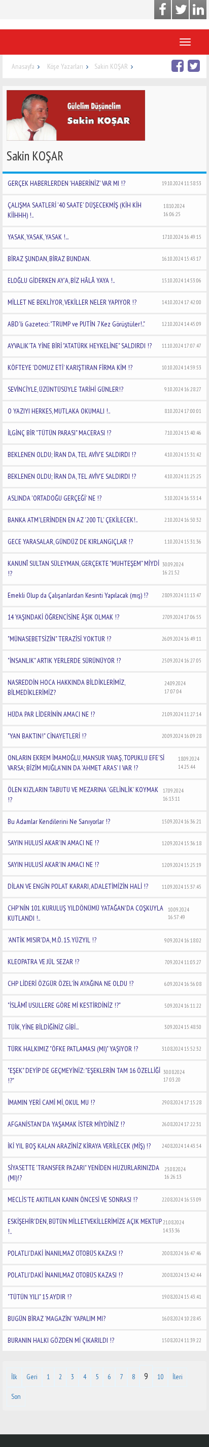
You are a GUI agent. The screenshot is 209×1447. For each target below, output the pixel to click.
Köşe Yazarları (65, 66)
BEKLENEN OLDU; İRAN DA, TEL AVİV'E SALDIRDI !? (104, 454)
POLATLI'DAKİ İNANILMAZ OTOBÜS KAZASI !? (104, 1253)
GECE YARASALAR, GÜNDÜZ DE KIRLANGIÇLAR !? (104, 541)
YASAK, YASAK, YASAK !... (104, 236)
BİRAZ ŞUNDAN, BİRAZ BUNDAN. (104, 258)
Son (16, 1396)
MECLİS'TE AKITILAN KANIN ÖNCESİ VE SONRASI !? (104, 1199)
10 (160, 1376)
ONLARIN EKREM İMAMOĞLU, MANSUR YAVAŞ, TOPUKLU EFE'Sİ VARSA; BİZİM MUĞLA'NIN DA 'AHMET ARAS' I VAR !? (103, 762)
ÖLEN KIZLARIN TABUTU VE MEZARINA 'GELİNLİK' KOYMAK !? (96, 794)
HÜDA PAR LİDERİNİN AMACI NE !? (104, 714)
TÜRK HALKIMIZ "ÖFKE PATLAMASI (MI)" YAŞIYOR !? (104, 1048)
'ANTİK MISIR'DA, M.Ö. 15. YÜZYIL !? (104, 939)
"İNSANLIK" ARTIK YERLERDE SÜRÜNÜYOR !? (104, 660)
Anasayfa (23, 66)
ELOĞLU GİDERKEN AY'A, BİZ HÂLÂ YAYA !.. (104, 280)
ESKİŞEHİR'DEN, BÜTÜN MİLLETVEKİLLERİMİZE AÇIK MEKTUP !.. (96, 1226)
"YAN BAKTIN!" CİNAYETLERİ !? (104, 735)
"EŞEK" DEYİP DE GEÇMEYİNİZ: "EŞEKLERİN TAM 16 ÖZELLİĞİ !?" (96, 1075)
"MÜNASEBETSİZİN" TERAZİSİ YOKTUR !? (104, 638)
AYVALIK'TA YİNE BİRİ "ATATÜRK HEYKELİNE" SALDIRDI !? (104, 345)
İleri (177, 1376)
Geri (32, 1376)
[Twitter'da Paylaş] (195, 65)
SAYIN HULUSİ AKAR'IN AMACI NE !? (104, 842)
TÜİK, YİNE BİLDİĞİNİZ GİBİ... (104, 1026)
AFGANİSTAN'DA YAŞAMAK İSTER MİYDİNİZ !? (104, 1124)
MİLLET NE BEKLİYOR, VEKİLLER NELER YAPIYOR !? (104, 302)
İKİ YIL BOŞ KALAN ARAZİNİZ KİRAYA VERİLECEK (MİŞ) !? (104, 1145)
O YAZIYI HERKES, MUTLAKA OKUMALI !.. (104, 411)
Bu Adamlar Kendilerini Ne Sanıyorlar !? (104, 821)
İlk (14, 1376)
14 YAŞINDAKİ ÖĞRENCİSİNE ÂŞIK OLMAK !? (104, 617)
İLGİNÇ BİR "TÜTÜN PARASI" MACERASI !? (104, 432)
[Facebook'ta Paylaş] (178, 65)
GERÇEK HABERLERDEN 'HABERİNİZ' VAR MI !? (104, 183)
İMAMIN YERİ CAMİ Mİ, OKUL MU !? (104, 1102)
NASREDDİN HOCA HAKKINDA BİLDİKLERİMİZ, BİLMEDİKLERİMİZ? (97, 687)
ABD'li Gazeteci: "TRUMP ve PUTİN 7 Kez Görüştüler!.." (104, 323)
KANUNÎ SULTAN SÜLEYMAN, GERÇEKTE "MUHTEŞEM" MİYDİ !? (96, 568)
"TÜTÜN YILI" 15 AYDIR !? (104, 1296)
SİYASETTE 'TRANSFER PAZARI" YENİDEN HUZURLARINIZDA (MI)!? (97, 1172)
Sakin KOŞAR (111, 66)
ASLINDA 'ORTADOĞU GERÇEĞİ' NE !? (104, 498)
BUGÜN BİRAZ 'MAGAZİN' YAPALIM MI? (104, 1318)
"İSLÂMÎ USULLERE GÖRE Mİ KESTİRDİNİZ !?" (104, 1005)
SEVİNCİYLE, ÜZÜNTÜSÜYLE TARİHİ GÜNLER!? (104, 389)
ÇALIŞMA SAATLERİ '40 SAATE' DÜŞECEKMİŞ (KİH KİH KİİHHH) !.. (96, 210)
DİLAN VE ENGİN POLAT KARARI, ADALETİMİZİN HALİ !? (104, 886)
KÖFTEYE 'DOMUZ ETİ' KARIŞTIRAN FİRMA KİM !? (104, 367)
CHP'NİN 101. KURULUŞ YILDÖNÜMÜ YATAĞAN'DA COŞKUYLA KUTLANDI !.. (98, 913)
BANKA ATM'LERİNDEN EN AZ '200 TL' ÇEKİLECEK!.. (104, 519)
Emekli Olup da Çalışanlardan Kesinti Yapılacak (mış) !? (104, 595)
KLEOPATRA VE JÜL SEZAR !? (104, 961)
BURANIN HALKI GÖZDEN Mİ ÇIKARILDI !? (104, 1340)
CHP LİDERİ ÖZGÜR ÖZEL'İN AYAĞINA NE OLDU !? (104, 983)
